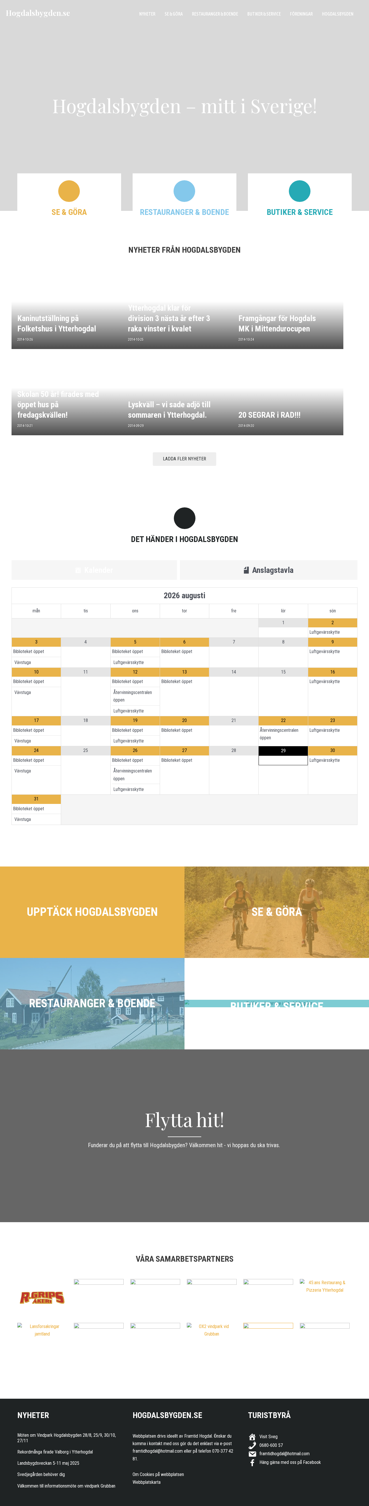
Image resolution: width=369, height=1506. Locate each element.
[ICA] (155, 1341)
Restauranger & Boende (215, 13)
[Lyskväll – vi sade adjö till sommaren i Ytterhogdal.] (177, 395)
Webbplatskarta (147, 1482)
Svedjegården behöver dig (41, 1474)
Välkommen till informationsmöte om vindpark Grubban (66, 1486)
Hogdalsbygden (337, 13)
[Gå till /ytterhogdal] (92, 912)
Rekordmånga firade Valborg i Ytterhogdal (55, 1452)
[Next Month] (332, 595)
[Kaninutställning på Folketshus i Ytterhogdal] (67, 309)
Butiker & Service (264, 13)
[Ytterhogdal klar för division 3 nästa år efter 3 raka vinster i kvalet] (177, 309)
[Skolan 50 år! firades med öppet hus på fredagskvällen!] (67, 395)
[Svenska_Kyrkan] (268, 1297)
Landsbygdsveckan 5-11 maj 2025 (48, 1463)
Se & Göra (174, 13)
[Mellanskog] (212, 1297)
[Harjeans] (268, 1341)
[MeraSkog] (99, 1341)
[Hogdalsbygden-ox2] (212, 1330)
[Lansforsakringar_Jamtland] (42, 1330)
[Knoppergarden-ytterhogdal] (325, 1341)
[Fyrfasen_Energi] (99, 1297)
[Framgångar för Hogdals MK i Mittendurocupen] (288, 309)
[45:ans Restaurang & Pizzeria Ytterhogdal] (325, 1286)
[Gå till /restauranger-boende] (92, 1003)
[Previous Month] (36, 595)
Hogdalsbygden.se (38, 13)
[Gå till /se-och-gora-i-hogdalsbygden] (276, 912)
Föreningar (301, 13)
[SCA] (155, 1297)
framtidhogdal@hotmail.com (158, 1451)
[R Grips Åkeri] (42, 1297)
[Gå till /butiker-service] (276, 1003)
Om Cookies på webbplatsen (158, 1474)
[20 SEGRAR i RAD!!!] (288, 395)
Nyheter (147, 13)
